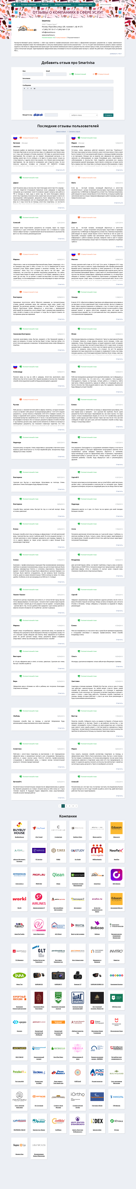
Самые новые (61, 131)
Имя (24, 71)
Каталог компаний (28, 4)
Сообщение (27, 85)
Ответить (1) (60, 170)
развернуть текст (116, 53)
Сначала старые (74, 131)
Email (48, 71)
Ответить (119, 170)
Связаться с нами (85, 4)
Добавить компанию (63, 4)
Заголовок (26, 78)
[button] (24, 88)
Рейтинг (45, 4)
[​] (68, 100)
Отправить (108, 115)
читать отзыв (39, 158)
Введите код (27, 115)
